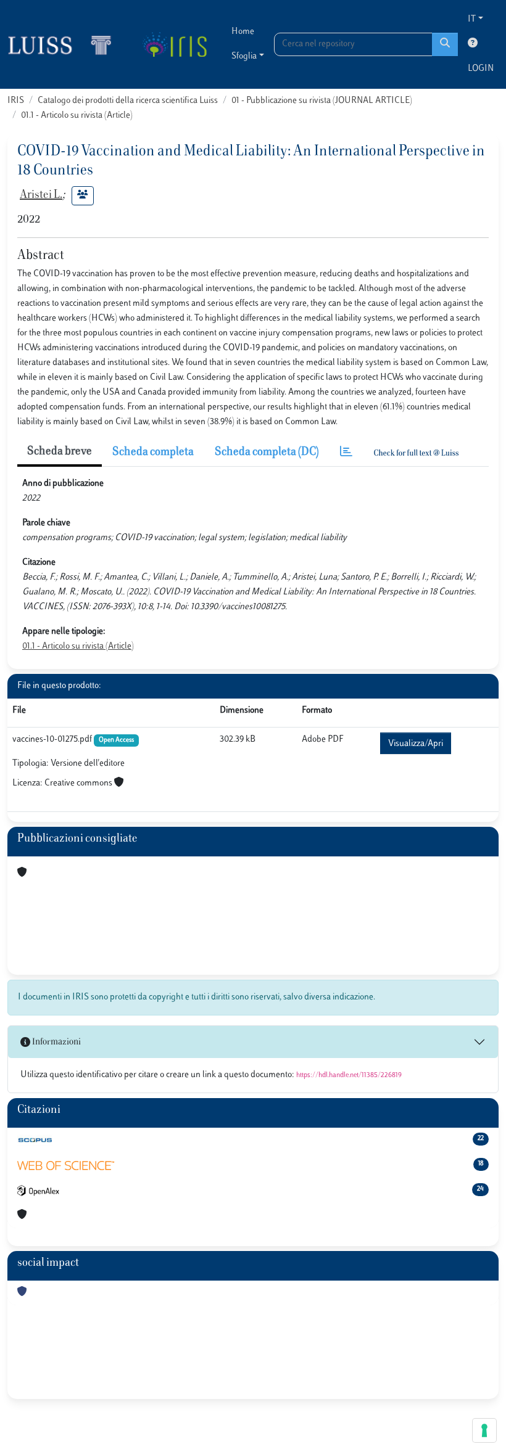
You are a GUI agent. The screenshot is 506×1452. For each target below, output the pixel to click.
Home (242, 31)
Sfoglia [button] (244, 56)
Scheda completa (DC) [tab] (267, 452)
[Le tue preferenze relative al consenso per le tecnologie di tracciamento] (484, 1430)
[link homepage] (64, 44)
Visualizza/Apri (415, 744)
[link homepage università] (174, 44)
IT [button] (472, 19)
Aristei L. (41, 195)
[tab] (346, 453)
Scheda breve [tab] (59, 451)
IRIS (15, 100)
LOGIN (481, 68)
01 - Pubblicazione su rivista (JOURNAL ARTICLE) (321, 100)
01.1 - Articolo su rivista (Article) (77, 115)
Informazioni (55, 1042)
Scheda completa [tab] (153, 452)
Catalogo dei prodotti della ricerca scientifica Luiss (128, 100)
